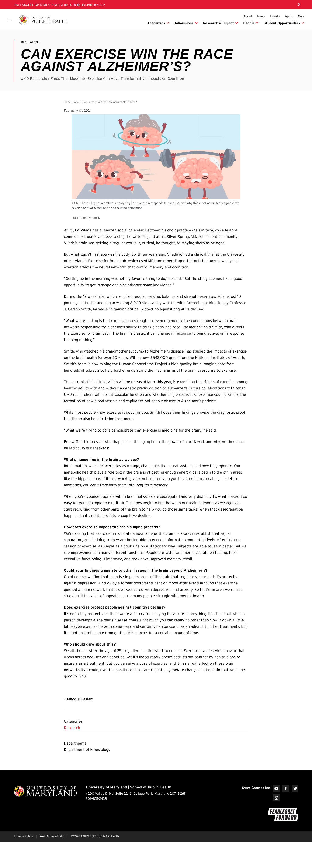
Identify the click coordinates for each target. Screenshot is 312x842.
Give (301, 16)
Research (72, 728)
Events (275, 16)
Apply (289, 16)
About (247, 16)
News (261, 16)
